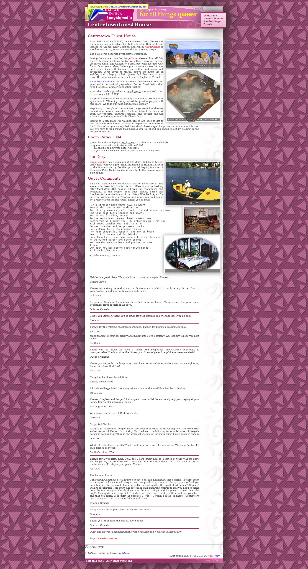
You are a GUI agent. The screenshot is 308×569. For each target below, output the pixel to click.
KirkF (211, 556)
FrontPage (210, 15)
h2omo (126, 553)
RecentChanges (213, 18)
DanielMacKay (98, 162)
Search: (196, 8)
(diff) (217, 556)
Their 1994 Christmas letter (106, 81)
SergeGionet (152, 46)
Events (208, 24)
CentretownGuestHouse (119, 24)
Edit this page (95, 561)
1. (86, 553)
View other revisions (119, 561)
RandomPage (212, 21)
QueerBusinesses (107, 538)
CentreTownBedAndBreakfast (127, 6)
